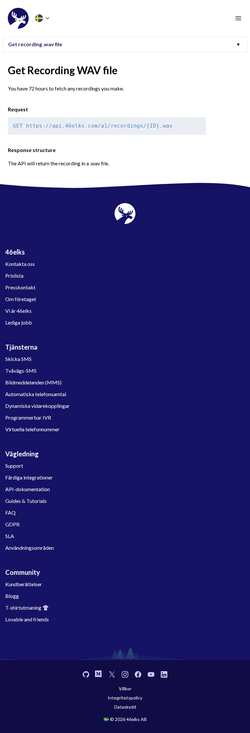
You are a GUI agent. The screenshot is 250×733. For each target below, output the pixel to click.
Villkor (125, 688)
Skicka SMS (18, 359)
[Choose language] (43, 18)
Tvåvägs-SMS (20, 370)
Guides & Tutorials (26, 501)
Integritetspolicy (125, 697)
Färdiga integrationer (29, 477)
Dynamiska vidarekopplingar (37, 406)
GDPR (12, 524)
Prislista (14, 275)
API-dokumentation (27, 489)
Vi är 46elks (18, 311)
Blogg (12, 596)
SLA (9, 536)
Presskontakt (20, 287)
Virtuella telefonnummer (32, 429)
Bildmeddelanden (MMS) (33, 382)
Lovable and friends (27, 619)
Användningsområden (29, 548)
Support (14, 466)
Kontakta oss (20, 264)
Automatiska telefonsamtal (35, 394)
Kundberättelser (23, 584)
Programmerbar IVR (28, 417)
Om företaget (20, 299)
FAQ (10, 512)
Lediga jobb (18, 322)
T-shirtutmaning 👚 (27, 607)
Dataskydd (125, 707)
